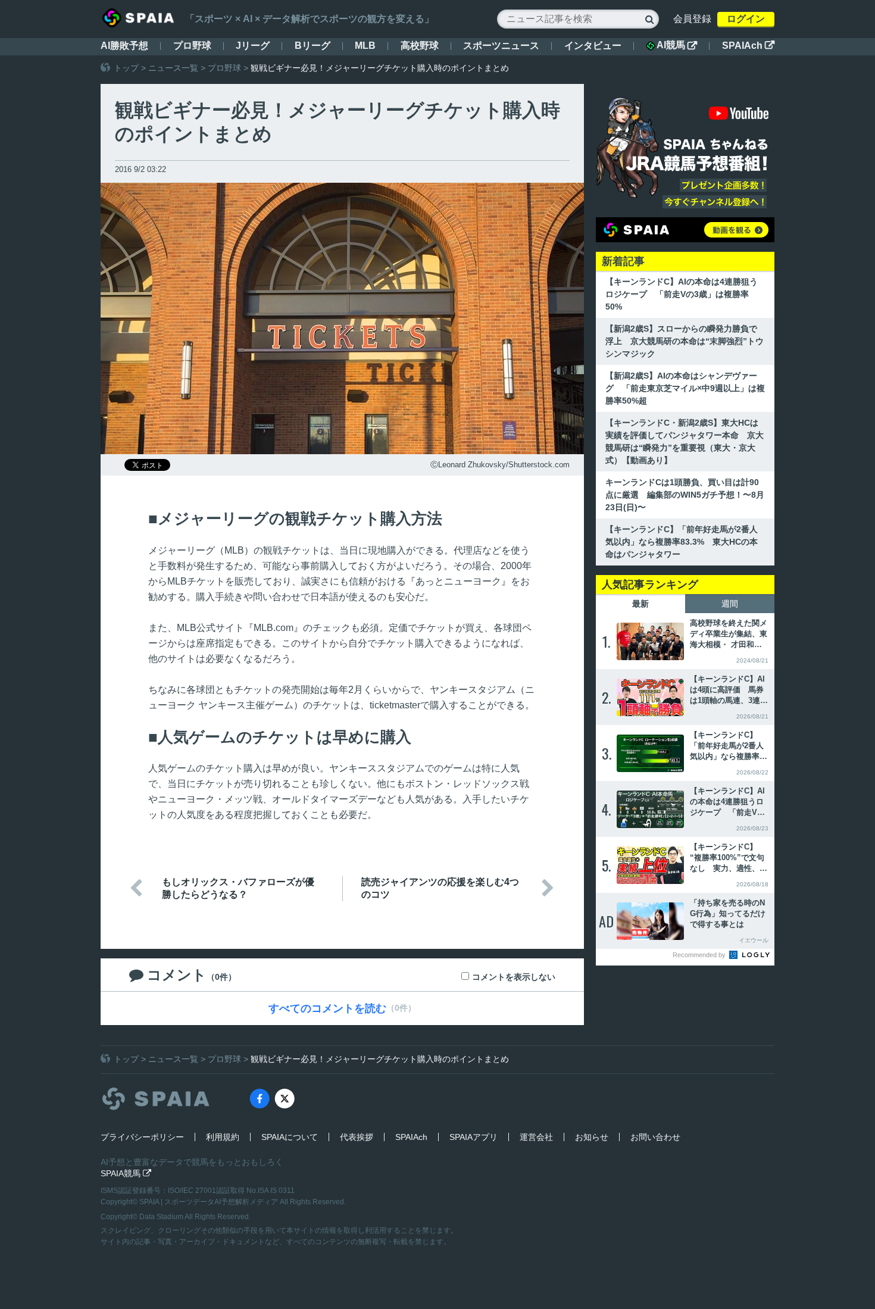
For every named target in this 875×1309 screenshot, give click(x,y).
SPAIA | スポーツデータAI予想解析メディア (209, 1202)
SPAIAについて (289, 1137)
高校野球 (420, 45)
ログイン (746, 19)
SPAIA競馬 (126, 1173)
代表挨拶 (356, 1137)
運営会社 (536, 1137)
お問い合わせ (655, 1137)
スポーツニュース (501, 45)
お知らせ (591, 1137)
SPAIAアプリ (473, 1137)
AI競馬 (677, 45)
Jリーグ (253, 45)
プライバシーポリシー (142, 1137)
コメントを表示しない (513, 977)
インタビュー (592, 45)
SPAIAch (748, 45)
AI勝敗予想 (124, 45)
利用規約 (222, 1137)
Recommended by (700, 954)
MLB (365, 45)
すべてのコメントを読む (327, 1008)
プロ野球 (192, 45)
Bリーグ (312, 45)
